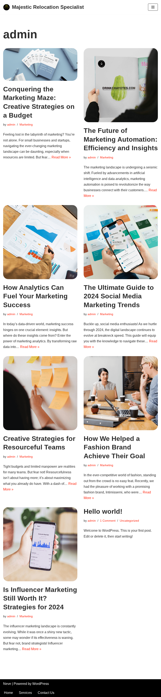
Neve (7, 683)
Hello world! (103, 511)
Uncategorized (129, 520)
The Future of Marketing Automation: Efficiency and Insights (121, 139)
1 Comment (108, 520)
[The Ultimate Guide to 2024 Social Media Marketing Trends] (121, 242)
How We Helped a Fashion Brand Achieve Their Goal (114, 447)
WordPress (40, 683)
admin (11, 124)
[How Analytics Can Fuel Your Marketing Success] (40, 242)
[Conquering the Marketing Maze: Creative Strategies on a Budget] (40, 64)
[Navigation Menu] (153, 7)
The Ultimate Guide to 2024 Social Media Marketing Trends (119, 296)
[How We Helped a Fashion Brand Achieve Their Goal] (121, 393)
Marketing (26, 124)
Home (8, 692)
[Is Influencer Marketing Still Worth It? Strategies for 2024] (40, 544)
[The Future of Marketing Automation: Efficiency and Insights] (121, 85)
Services (25, 692)
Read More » (61, 157)
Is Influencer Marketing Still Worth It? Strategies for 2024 (40, 598)
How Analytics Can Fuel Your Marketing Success (35, 296)
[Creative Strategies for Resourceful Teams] (40, 393)
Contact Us (46, 692)
